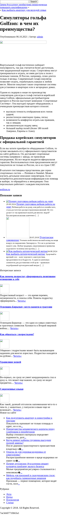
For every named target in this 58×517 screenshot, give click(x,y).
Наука (9, 497)
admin (40, 36)
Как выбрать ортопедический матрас (25, 254)
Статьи (10, 502)
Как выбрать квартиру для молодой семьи (24, 10)
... (22, 426)
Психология (12, 499)
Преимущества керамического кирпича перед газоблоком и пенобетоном (30, 430)
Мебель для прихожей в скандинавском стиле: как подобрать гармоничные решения (30, 476)
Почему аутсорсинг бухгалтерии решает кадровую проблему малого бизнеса (27, 465)
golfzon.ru (5, 189)
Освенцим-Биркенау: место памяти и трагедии (26, 307)
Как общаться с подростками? (17, 334)
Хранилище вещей (10, 362)
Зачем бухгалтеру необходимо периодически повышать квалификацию (23, 6)
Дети (8, 494)
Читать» (21, 301)
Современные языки (11, 389)
